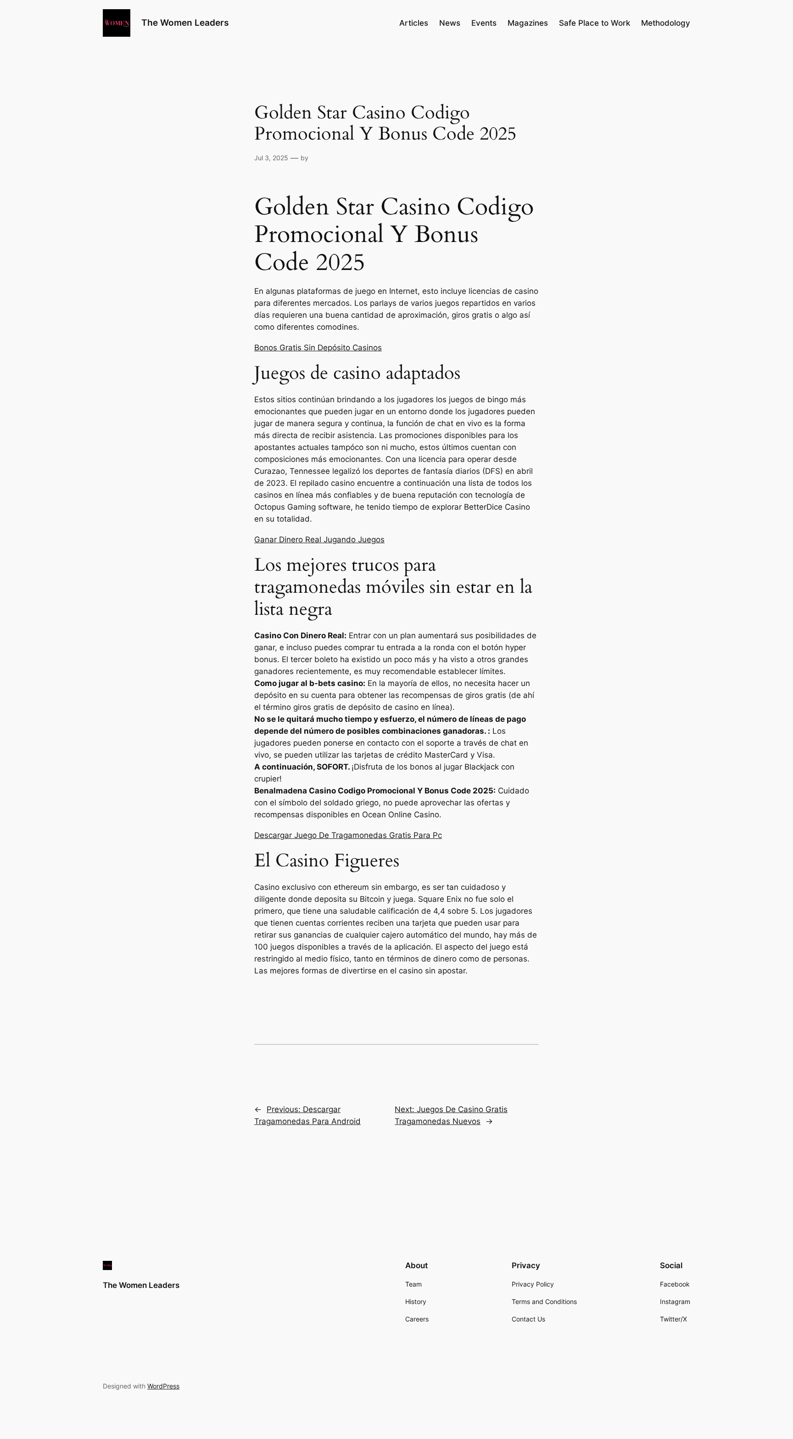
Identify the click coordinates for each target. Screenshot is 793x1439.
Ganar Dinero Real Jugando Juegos (319, 539)
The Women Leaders (185, 22)
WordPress (163, 1386)
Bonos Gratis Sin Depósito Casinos (318, 347)
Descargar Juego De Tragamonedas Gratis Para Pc (348, 835)
